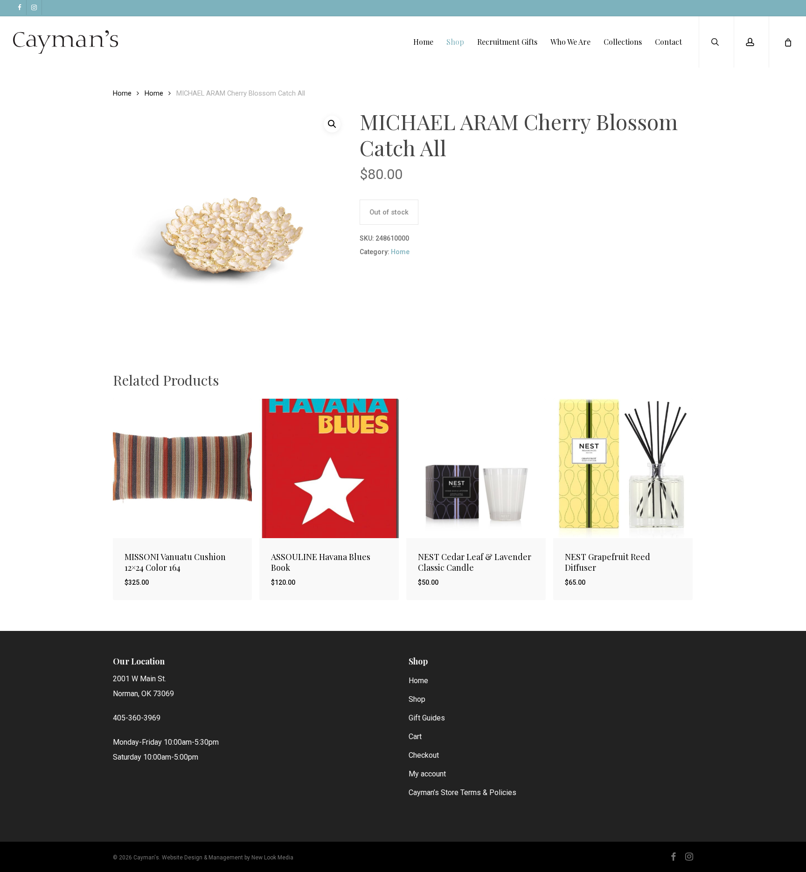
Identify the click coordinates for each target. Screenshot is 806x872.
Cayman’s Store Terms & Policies (462, 792)
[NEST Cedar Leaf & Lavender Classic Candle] (476, 468)
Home (122, 93)
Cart (415, 736)
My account (427, 773)
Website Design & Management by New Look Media (227, 857)
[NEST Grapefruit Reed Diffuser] (623, 468)
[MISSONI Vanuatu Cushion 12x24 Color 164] (182, 468)
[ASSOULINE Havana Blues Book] (329, 468)
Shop (417, 699)
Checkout (424, 755)
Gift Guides (427, 717)
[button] (332, 124)
